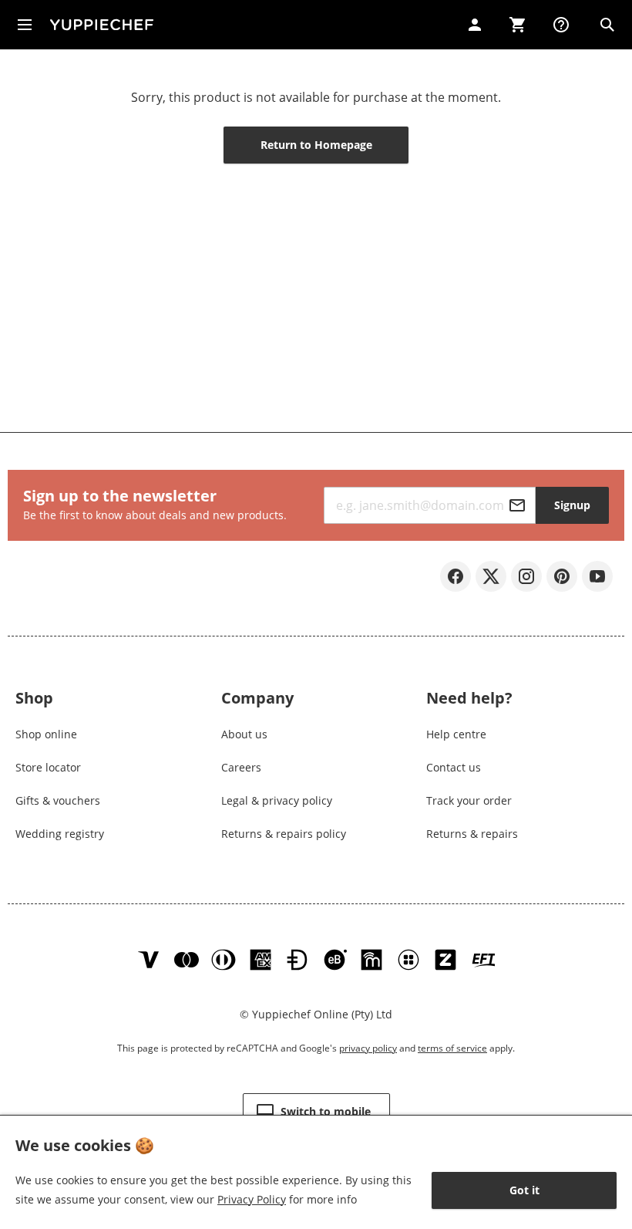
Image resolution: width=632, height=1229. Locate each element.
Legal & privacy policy (276, 800)
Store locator (48, 767)
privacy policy (368, 1048)
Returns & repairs (472, 833)
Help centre (456, 734)
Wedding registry (59, 833)
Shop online (46, 734)
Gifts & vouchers (57, 800)
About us (244, 734)
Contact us (453, 767)
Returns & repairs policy (283, 833)
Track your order (469, 800)
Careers (241, 767)
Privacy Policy (251, 1199)
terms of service (452, 1048)
